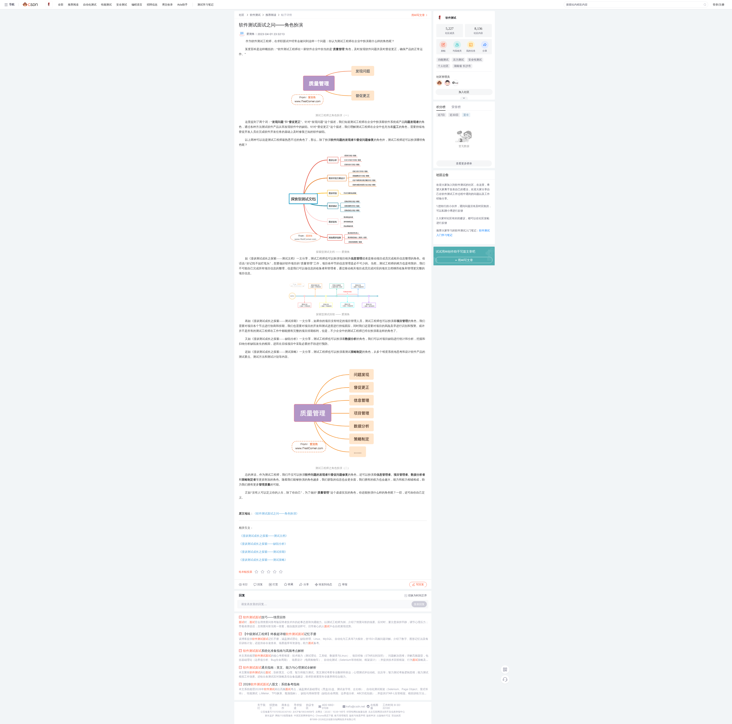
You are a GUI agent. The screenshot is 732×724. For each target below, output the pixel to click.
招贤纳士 (273, 706)
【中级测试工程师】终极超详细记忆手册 (279, 634)
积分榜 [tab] (440, 107)
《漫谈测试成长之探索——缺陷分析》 (263, 544)
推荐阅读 (271, 14)
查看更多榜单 (464, 163)
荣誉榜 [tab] (456, 107)
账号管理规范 (341, 715)
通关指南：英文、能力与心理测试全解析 (279, 667)
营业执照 (396, 715)
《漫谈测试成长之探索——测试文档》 (264, 536)
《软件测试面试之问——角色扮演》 (276, 513)
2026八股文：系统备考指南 (271, 684)
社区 (242, 14)
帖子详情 (286, 14)
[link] (242, 14)
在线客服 (374, 706)
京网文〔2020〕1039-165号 (330, 711)
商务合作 (286, 706)
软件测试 (255, 14)
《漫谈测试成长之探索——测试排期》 (263, 552)
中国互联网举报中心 (304, 715)
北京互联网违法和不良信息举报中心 (386, 711)
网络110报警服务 (284, 715)
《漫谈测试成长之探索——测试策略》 (263, 560)
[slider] (269, 572)
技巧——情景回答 (264, 617)
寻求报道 (298, 706)
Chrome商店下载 (324, 715)
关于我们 (261, 706)
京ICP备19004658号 (303, 711)
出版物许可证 (383, 715)
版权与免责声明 (357, 715)
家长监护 (269, 715)
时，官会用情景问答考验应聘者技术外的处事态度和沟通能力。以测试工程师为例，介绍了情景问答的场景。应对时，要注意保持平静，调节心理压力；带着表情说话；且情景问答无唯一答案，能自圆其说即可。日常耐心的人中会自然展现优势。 (333, 624)
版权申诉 (371, 715)
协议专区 (310, 706)
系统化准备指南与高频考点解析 (273, 651)
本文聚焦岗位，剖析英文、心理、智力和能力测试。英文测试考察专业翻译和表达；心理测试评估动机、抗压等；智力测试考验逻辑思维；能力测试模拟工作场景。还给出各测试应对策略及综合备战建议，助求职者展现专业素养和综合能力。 (333, 674)
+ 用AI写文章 (464, 260)
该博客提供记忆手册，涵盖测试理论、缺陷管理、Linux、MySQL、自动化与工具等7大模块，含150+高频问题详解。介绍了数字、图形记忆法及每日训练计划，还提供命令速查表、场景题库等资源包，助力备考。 (333, 641)
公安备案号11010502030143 (276, 711)
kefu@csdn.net (355, 706)
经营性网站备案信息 (357, 711)
